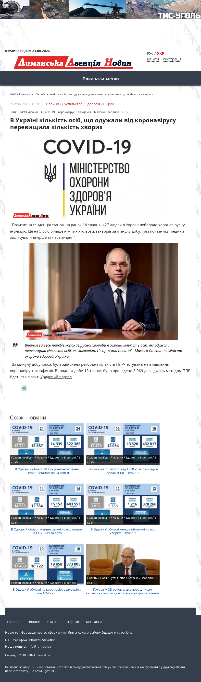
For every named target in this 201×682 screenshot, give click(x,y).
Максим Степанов (106, 112)
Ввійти (153, 58)
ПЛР (125, 112)
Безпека (133, 578)
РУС (150, 53)
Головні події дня (22, 457)
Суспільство (72, 104)
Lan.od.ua (43, 655)
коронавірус (66, 112)
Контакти (94, 621)
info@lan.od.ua (39, 646)
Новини (52, 104)
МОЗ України (29, 112)
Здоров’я (93, 104)
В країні (109, 104)
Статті (52, 621)
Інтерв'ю (71, 621)
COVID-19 (48, 112)
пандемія (84, 112)
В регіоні (70, 457)
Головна (14, 621)
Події (103, 578)
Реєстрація (172, 58)
